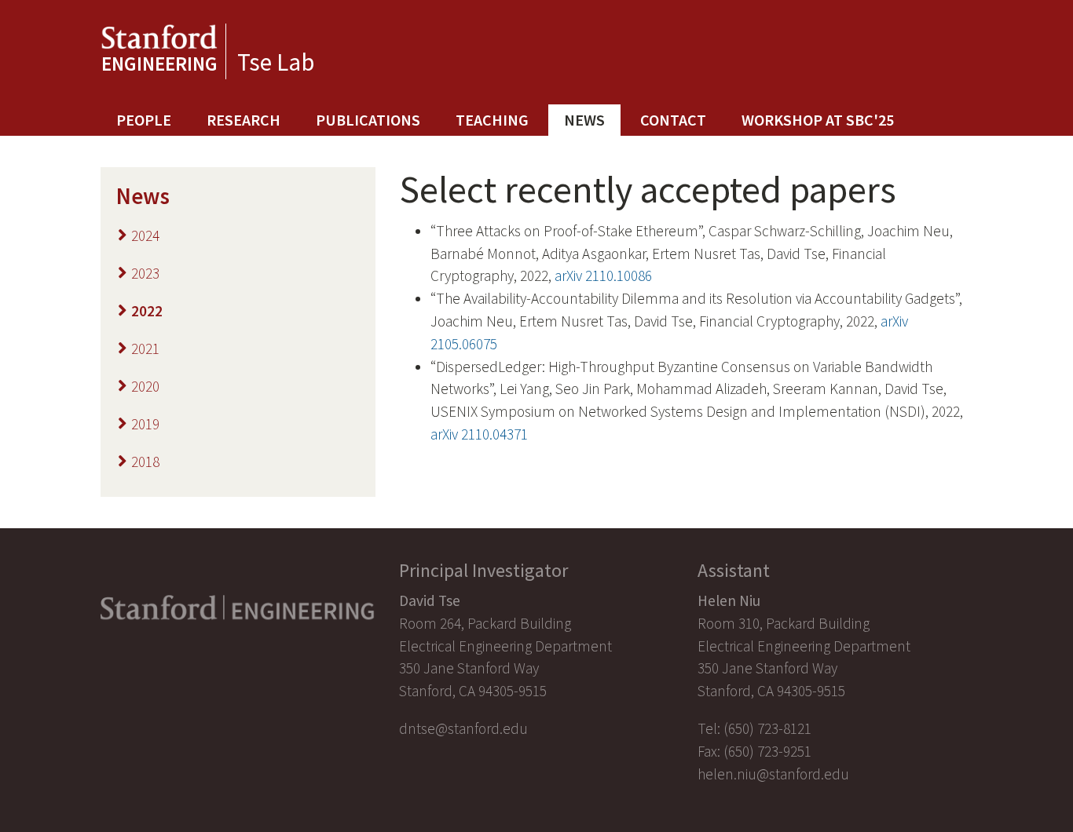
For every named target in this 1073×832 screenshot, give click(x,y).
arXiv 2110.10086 (603, 275)
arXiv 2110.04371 (479, 434)
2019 (145, 423)
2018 (145, 461)
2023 (145, 273)
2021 (145, 348)
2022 (147, 310)
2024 (145, 235)
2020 (145, 386)
